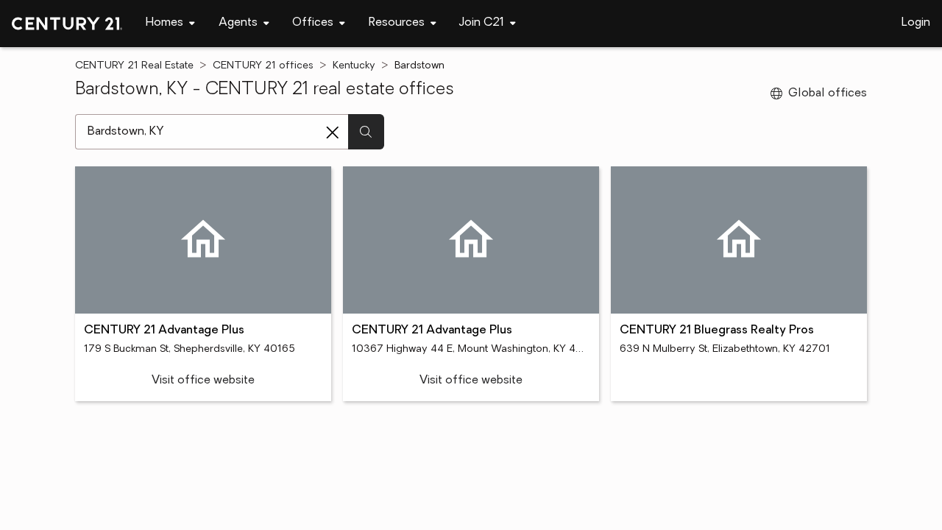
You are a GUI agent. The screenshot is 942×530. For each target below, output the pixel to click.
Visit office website (203, 380)
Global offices (827, 93)
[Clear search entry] (332, 132)
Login (916, 23)
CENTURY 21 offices (263, 65)
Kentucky (354, 65)
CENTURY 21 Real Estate (134, 65)
